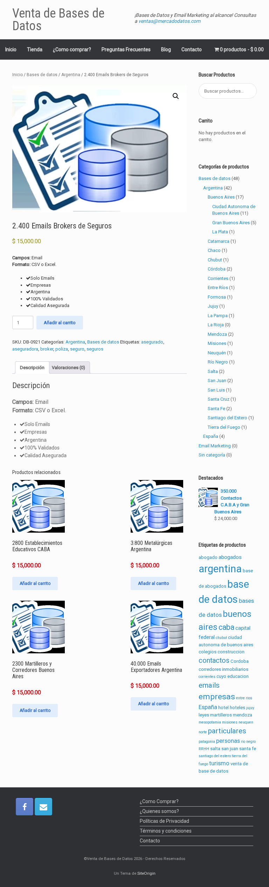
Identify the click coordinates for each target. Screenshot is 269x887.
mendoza (242, 715)
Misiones (217, 343)
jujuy (250, 708)
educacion (238, 676)
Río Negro (218, 362)
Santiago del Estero (227, 417)
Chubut (215, 259)
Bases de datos (42, 74)
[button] (176, 96)
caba (226, 627)
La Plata (220, 231)
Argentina (70, 74)
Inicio (10, 49)
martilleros (221, 715)
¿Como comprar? (72, 49)
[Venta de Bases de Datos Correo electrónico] (43, 806)
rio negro (248, 741)
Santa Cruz (218, 399)
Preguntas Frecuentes (126, 49)
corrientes (207, 676)
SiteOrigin (146, 873)
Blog (166, 49)
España (210, 436)
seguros (95, 349)
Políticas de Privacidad (164, 821)
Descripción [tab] (32, 367)
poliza (61, 349)
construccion (231, 651)
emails (209, 685)
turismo (219, 763)
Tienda (34, 49)
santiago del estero (215, 756)
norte (203, 732)
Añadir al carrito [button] (35, 583)
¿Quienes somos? (159, 811)
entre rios (244, 698)
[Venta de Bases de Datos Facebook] (24, 806)
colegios (207, 651)
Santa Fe (216, 408)
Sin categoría (212, 455)
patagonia (207, 741)
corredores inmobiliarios (223, 669)
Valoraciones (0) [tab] (68, 367)
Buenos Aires (221, 197)
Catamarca (218, 241)
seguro (77, 349)
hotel (223, 707)
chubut (221, 637)
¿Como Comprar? (159, 801)
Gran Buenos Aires (231, 222)
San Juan (217, 380)
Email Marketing (215, 445)
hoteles (237, 707)
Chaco (214, 250)
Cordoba (239, 661)
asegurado (152, 342)
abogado (208, 557)
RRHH (204, 749)
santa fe (247, 748)
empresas (217, 696)
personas (228, 740)
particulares (227, 731)
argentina (220, 569)
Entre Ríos (218, 287)
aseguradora (25, 349)
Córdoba (217, 269)
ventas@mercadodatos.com (169, 21)
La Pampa (218, 315)
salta (215, 748)
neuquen (246, 722)
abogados (230, 557)
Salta (213, 371)
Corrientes (218, 278)
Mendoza (217, 334)
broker (46, 349)
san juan (229, 748)
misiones (229, 722)
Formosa (217, 297)
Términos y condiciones (166, 831)
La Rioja (216, 324)
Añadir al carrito (60, 322)
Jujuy (213, 306)
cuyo (221, 676)
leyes (204, 715)
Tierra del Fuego (224, 427)
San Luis (216, 390)
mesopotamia (210, 722)
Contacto (191, 49)
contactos (214, 660)
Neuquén (217, 352)
